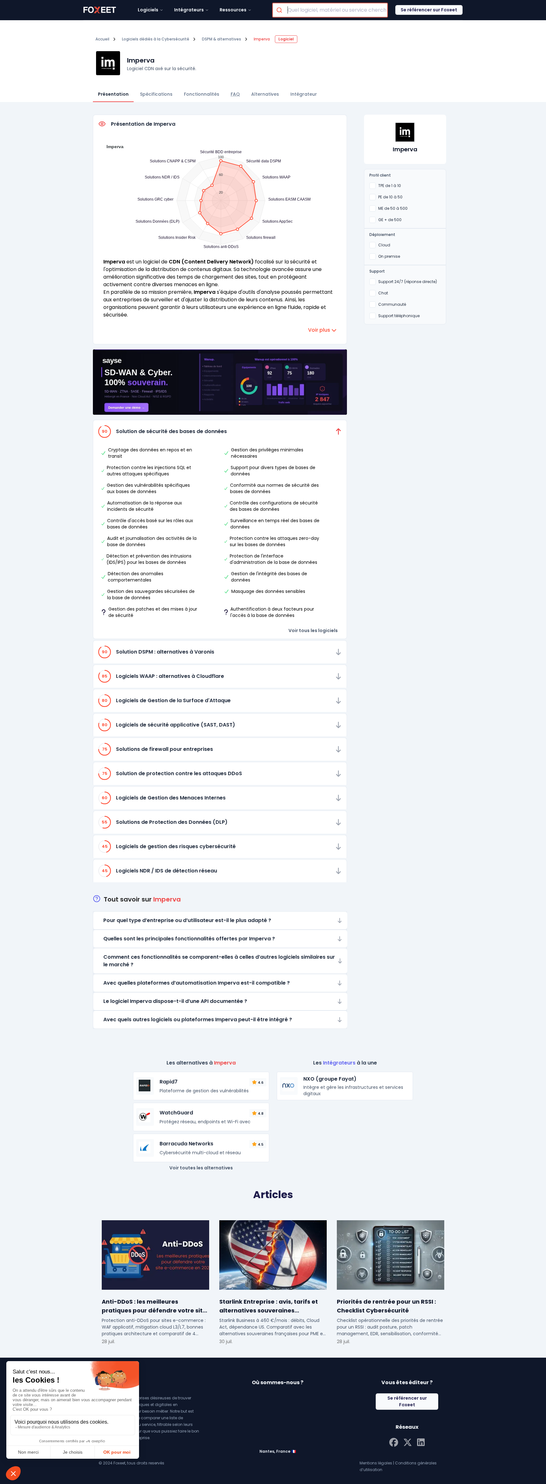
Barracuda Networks (186, 1143)
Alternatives (265, 94)
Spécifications (156, 94)
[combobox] (330, 10)
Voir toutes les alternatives (201, 1168)
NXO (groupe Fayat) (329, 1079)
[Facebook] (393, 1441)
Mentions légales (376, 1463)
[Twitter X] (407, 1441)
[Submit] (280, 10)
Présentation (113, 94)
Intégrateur (303, 94)
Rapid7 (169, 1081)
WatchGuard (176, 1112)
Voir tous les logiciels (313, 630)
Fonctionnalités (201, 94)
